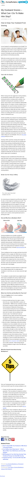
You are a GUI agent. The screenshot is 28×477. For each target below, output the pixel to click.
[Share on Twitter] (6, 439)
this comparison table (14, 340)
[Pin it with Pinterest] (13, 439)
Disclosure (2, 476)
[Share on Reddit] (9, 439)
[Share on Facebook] (2, 439)
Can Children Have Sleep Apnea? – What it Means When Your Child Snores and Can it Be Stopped (14, 451)
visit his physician (20, 247)
